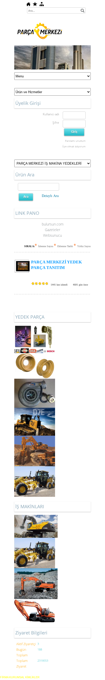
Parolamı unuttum (75, 141)
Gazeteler (52, 229)
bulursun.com (52, 224)
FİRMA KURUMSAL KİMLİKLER (20, 677)
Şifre (55, 122)
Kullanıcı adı (51, 114)
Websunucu (52, 235)
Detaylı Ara (50, 195)
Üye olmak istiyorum (74, 146)
